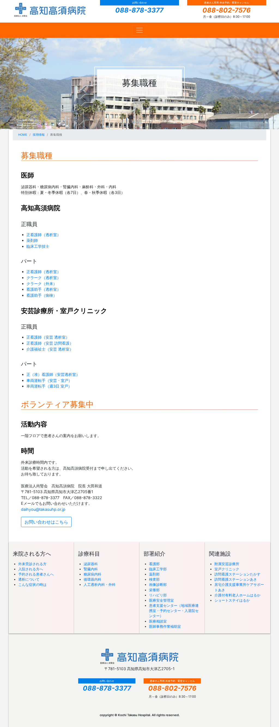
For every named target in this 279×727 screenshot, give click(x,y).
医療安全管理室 (161, 600)
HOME (22, 135)
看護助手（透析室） (43, 289)
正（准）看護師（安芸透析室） (53, 374)
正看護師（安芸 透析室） (47, 337)
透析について (29, 579)
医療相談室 (158, 621)
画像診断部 (158, 585)
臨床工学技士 (37, 246)
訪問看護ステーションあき (235, 579)
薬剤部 (154, 574)
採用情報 (39, 135)
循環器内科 (92, 579)
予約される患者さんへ (36, 574)
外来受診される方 (32, 564)
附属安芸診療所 (226, 564)
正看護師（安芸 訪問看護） (49, 343)
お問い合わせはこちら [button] (46, 522)
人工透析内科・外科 (100, 585)
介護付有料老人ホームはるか (237, 595)
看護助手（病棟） (41, 295)
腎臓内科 (91, 569)
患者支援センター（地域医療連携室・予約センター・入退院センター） (174, 611)
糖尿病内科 (92, 574)
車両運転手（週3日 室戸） (49, 386)
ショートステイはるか (232, 600)
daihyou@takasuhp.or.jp (43, 509)
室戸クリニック (226, 569)
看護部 (154, 564)
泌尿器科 (91, 564)
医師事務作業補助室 (165, 626)
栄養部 (154, 590)
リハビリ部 (158, 595)
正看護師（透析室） (43, 234)
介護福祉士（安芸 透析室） (49, 349)
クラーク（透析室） (43, 277)
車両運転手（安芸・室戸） (49, 380)
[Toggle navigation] (139, 30)
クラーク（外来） (41, 283)
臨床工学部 (158, 569)
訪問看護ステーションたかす (237, 574)
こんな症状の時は (32, 585)
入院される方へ (30, 569)
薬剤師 (32, 240)
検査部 (154, 579)
